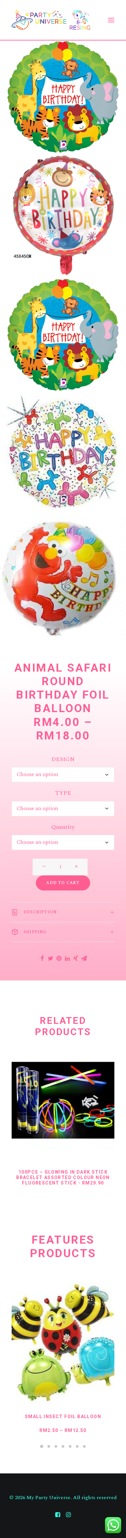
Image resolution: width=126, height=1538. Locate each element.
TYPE (63, 793)
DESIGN (63, 759)
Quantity (63, 827)
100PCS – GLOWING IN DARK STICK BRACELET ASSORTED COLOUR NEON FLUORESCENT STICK (63, 1177)
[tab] (63, 912)
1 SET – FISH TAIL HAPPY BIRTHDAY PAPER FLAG (63, 1419)
